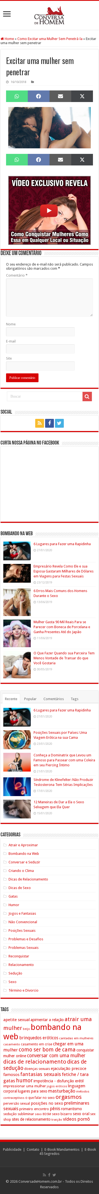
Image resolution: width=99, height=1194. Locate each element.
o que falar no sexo (40, 1098)
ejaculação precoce (68, 1068)
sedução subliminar (18, 1114)
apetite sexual (16, 1019)
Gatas (13, 896)
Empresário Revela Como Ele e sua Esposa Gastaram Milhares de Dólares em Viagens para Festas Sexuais (64, 571)
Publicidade (12, 1149)
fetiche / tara (75, 1074)
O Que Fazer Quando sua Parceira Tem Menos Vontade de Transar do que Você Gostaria (64, 658)
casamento (11, 1044)
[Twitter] (59, 423)
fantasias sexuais (40, 1074)
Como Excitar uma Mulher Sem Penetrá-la (49, 39)
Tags (74, 699)
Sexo (12, 982)
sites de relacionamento (31, 1119)
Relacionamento (21, 965)
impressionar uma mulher (24, 1086)
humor (24, 1080)
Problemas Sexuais (23, 948)
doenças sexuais (37, 1069)
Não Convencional (23, 922)
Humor (14, 905)
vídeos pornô (76, 1119)
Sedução (15, 973)
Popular (30, 699)
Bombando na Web (24, 854)
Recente (11, 699)
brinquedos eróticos (38, 1037)
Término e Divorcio (23, 990)
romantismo (71, 1109)
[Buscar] (87, 396)
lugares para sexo (32, 1091)
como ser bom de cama (47, 1049)
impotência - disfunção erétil (59, 1080)
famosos (11, 1074)
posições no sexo (47, 1103)
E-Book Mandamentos (62, 1149)
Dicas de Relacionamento (28, 879)
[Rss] (39, 423)
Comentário (17, 275)
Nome (11, 324)
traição (56, 1119)
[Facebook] (49, 423)
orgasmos (69, 1097)
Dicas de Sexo (20, 888)
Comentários (53, 699)
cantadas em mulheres (76, 1038)
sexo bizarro (62, 1114)
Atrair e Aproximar (23, 845)
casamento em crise (36, 1044)
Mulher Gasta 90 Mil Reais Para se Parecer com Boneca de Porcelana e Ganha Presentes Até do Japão (62, 627)
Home (9, 39)
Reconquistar (19, 956)
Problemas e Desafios (26, 939)
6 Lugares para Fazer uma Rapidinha (62, 544)
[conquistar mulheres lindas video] (49, 210)
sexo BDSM (43, 1114)
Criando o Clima (21, 871)
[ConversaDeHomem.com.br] (49, 15)
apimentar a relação (47, 1020)
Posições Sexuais (22, 930)
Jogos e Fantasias (22, 913)
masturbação (61, 1091)
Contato (33, 1149)
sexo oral (81, 1113)
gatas (9, 1080)
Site (9, 358)
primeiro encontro (34, 1109)
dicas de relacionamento (34, 1061)
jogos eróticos (57, 1086)
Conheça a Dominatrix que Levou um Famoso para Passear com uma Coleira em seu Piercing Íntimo (64, 760)
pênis (55, 1108)
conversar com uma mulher (56, 1055)
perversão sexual (16, 1103)
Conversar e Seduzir (24, 862)
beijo (26, 1029)
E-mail (11, 341)
